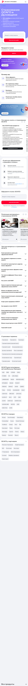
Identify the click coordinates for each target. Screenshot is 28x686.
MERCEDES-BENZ (20, 379)
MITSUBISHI (4, 383)
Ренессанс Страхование (7, 444)
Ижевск (22, 431)
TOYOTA (9, 390)
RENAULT (11, 386)
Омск (16, 424)
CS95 (19, 397)
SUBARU (22, 386)
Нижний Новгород (20, 421)
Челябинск (4, 424)
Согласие (4, 455)
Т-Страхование (5, 451)
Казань (12, 421)
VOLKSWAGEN (16, 390)
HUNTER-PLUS (18, 400)
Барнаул (4, 435)
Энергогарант (5, 459)
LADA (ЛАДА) (15, 376)
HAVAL (18, 372)
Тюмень (17, 431)
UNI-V (10, 397)
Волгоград (17, 428)
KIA (9, 376)
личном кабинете (18, 183)
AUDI (3, 372)
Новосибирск (20, 417)
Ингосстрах (16, 448)
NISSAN (11, 383)
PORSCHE (4, 386)
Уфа (20, 424)
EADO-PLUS (4, 407)
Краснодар (4, 431)
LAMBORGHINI (5, 379)
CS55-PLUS (10, 400)
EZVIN (10, 407)
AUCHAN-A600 (5, 404)
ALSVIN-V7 (4, 397)
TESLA (3, 390)
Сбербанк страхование (14, 455)
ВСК (3, 448)
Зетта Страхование (15, 451)
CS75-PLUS (18, 393)
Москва (4, 417)
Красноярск (4, 428)
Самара (11, 424)
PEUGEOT (17, 383)
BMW (7, 372)
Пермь (11, 428)
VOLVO (22, 390)
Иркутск (16, 435)
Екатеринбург (5, 421)
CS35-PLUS (4, 393)
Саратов (11, 431)
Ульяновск (10, 435)
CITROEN (13, 372)
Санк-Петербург (11, 417)
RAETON (13, 404)
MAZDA (12, 379)
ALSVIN (3, 400)
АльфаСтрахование (19, 444)
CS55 (18, 404)
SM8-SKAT (11, 393)
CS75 (15, 397)
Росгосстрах (9, 448)
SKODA (16, 386)
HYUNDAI (4, 376)
